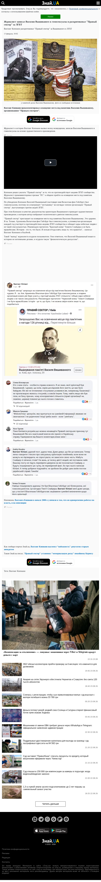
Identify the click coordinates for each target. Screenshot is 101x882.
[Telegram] (41, 819)
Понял (50, 17)
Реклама (5, 853)
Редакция (6, 857)
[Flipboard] (60, 819)
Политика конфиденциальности (15, 849)
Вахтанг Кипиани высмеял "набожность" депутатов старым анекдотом (46, 548)
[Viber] (47, 819)
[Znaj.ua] (50, 3)
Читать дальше (50, 804)
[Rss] (34, 819)
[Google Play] (58, 830)
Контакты (6, 862)
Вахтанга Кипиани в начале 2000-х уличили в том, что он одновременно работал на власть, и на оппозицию (49, 501)
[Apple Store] (42, 830)
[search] (3, 3)
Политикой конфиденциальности (83, 9)
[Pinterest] (66, 819)
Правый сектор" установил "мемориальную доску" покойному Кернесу (59, 553)
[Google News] (53, 819)
